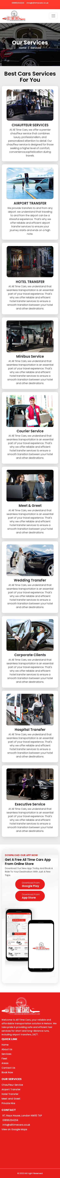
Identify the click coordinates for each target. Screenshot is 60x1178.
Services (36, 48)
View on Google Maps (14, 1129)
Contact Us (8, 1067)
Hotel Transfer (10, 1094)
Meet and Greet (11, 1098)
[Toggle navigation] (53, 16)
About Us (7, 1049)
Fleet (4, 1058)
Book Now (7, 1072)
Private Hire (8, 1103)
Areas (5, 1063)
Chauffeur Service (12, 1084)
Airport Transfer (11, 1089)
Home (22, 48)
